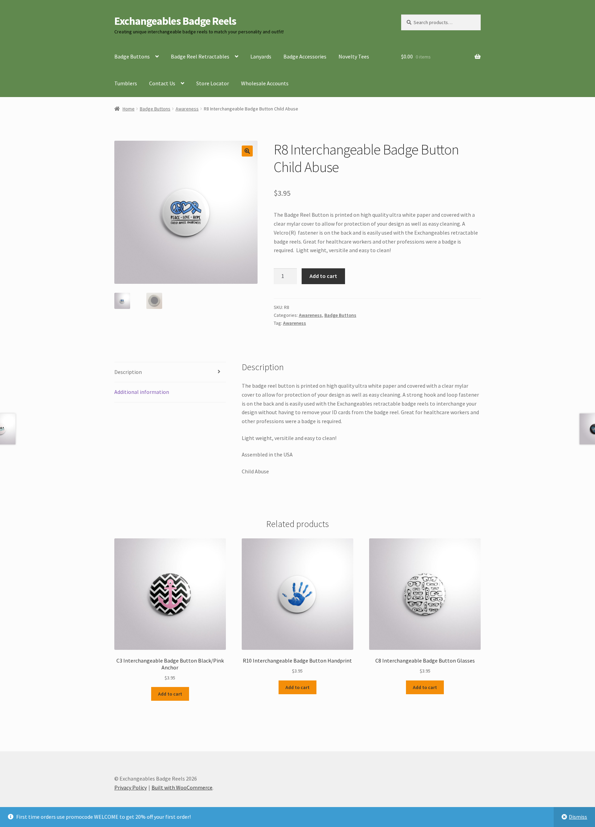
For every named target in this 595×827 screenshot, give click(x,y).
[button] (247, 151)
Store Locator (212, 83)
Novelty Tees (353, 56)
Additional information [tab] (141, 391)
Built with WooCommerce (182, 787)
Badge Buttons (132, 56)
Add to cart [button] (170, 694)
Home (129, 109)
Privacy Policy (130, 787)
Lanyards (260, 56)
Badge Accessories (304, 56)
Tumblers (125, 83)
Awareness (187, 109)
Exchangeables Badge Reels (175, 21)
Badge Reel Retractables (200, 56)
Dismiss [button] (578, 816)
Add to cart (323, 275)
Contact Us (162, 83)
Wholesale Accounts (265, 83)
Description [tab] (128, 371)
